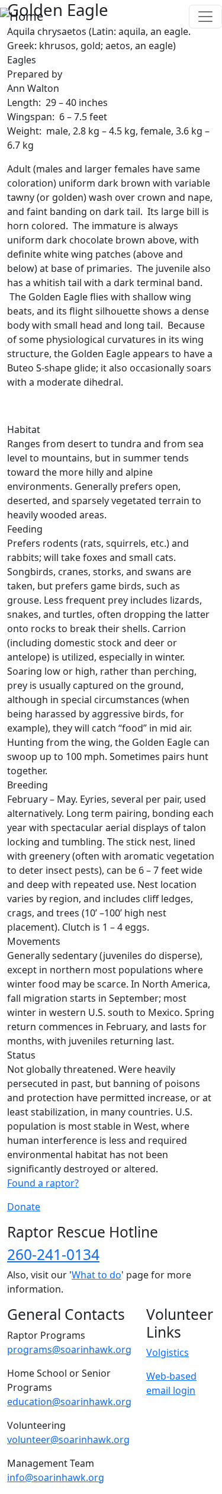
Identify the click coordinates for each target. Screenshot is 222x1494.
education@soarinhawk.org (69, 1401)
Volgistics (167, 1352)
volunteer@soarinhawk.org (68, 1439)
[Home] (21, 16)
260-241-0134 (53, 1254)
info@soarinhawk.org (55, 1477)
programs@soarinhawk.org (69, 1349)
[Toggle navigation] (205, 16)
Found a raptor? (43, 1183)
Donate (23, 1206)
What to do (96, 1274)
